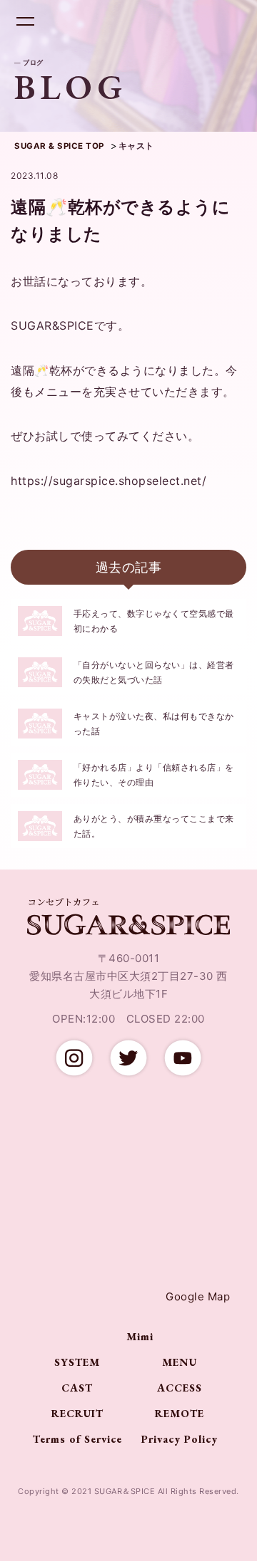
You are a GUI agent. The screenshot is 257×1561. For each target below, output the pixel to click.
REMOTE (179, 1413)
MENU (179, 1362)
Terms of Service (77, 1439)
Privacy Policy (179, 1439)
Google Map (198, 1296)
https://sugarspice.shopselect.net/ (108, 481)
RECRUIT (77, 1413)
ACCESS (179, 1387)
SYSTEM (77, 1362)
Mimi (139, 1336)
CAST (77, 1387)
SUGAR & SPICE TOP (59, 146)
